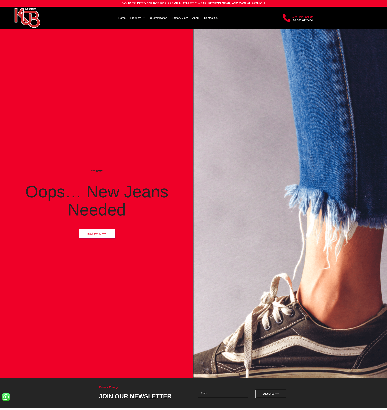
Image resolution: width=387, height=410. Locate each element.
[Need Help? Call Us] (287, 18)
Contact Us (211, 17)
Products (135, 17)
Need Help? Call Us (302, 17)
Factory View (180, 17)
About (195, 17)
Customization (158, 17)
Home (122, 17)
